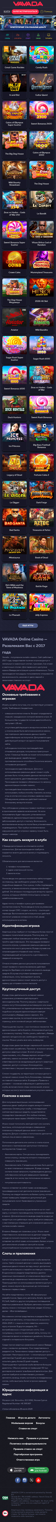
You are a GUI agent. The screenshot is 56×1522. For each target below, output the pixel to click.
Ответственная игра (28, 1460)
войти (7, 12)
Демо (14, 59)
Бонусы (40, 1423)
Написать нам (15, 1438)
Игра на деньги (26, 1418)
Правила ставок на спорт (28, 1449)
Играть (14, 52)
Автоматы (44, 1418)
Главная (10, 1418)
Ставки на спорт (28, 1428)
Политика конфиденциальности (28, 1444)
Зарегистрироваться (25, 12)
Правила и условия (37, 1438)
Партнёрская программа (28, 1454)
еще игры (28, 626)
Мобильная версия (22, 1423)
